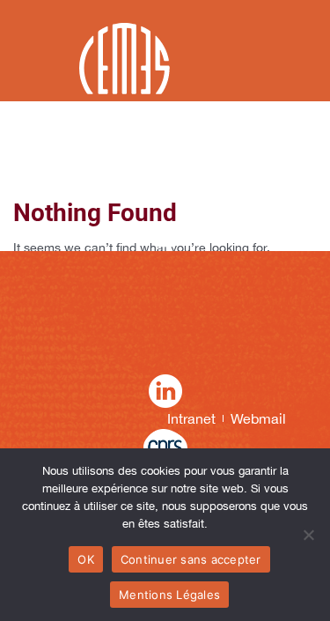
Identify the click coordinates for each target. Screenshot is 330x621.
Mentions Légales (169, 595)
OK (85, 559)
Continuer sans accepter (191, 559)
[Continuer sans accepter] (308, 534)
